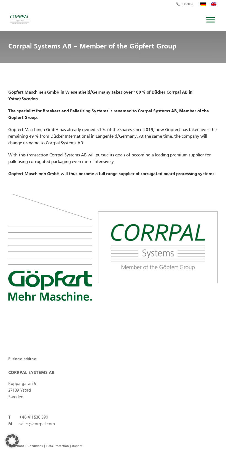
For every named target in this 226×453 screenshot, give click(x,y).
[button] (12, 441)
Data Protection (57, 446)
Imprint (77, 446)
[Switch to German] (202, 4)
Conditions (35, 446)
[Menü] (210, 19)
